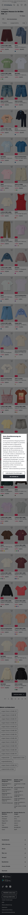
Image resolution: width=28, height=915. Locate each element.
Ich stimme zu (14, 476)
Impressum (23, 468)
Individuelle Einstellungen (14, 473)
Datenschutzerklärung (14, 468)
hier (22, 465)
